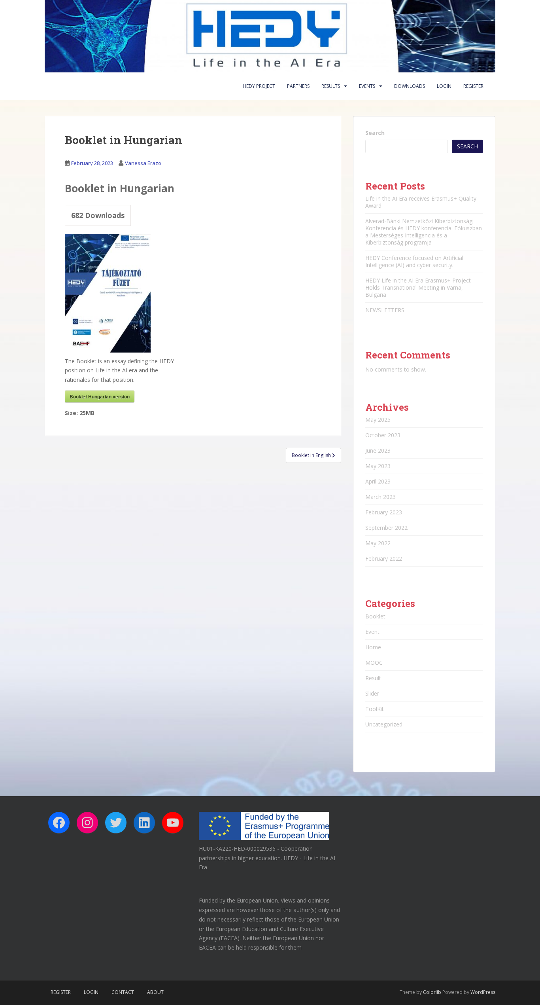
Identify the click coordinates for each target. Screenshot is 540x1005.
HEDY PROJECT (259, 86)
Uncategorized (383, 724)
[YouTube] (172, 822)
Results (330, 86)
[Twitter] (116, 822)
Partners (298, 86)
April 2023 (378, 481)
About (155, 992)
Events (367, 86)
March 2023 (380, 497)
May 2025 (378, 419)
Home (373, 647)
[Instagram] (87, 822)
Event (372, 631)
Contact (122, 992)
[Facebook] (59, 822)
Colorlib (432, 992)
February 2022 (383, 558)
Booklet (375, 616)
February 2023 (383, 512)
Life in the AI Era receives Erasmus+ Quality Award (420, 202)
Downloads (409, 86)
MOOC (374, 662)
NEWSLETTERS (384, 310)
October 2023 (382, 435)
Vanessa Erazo (143, 163)
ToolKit (374, 709)
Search (375, 133)
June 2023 (378, 450)
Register (473, 86)
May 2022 (378, 543)
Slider (372, 693)
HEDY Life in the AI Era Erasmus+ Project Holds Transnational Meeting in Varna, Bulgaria (418, 287)
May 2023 (378, 466)
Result (373, 678)
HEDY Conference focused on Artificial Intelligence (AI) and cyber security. (414, 261)
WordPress (482, 992)
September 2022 (386, 527)
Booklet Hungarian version (100, 396)
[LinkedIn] (144, 822)
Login (444, 86)
